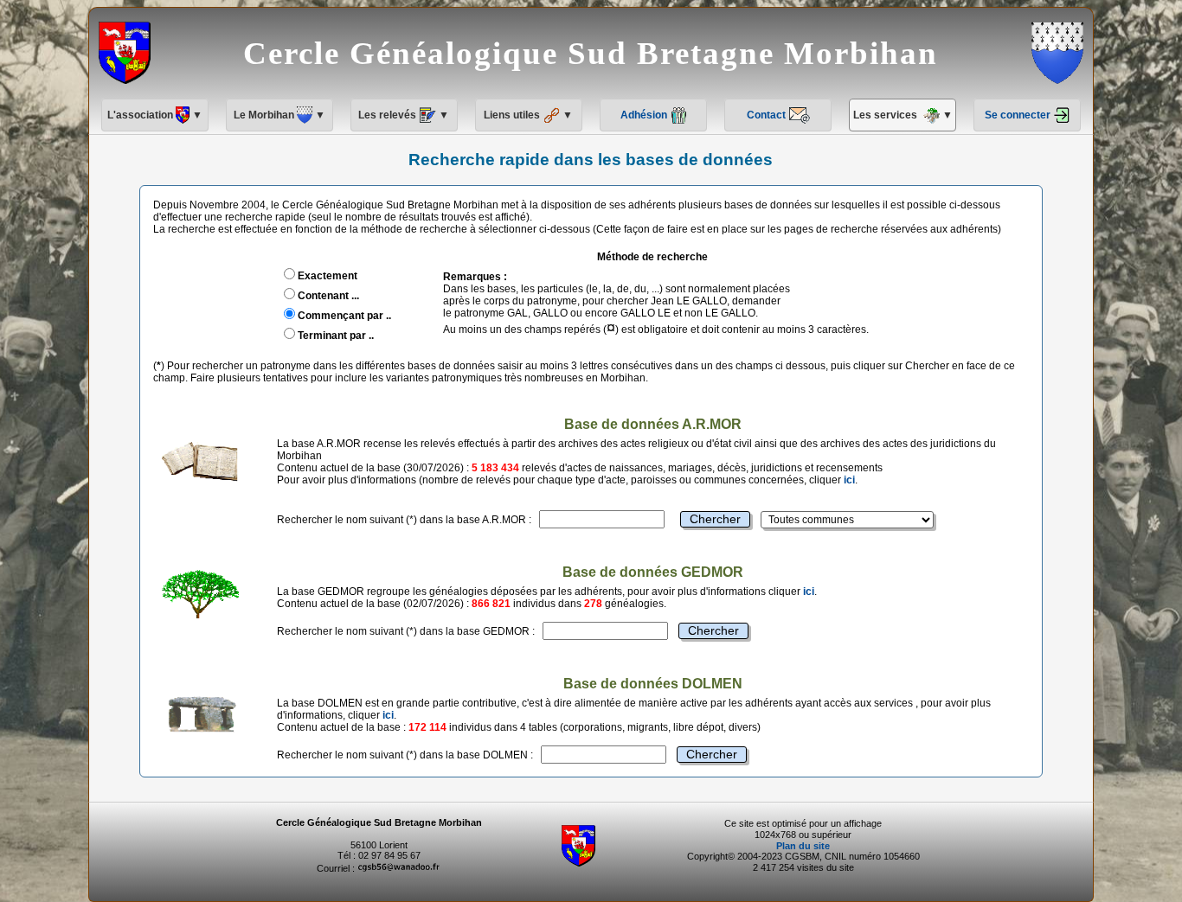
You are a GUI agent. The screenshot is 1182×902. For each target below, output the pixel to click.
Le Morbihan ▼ (279, 115)
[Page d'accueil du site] (578, 863)
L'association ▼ (154, 115)
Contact (767, 115)
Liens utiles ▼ (528, 115)
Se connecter (1019, 115)
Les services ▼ (903, 115)
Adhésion (645, 115)
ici (849, 480)
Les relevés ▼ (403, 115)
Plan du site (803, 846)
